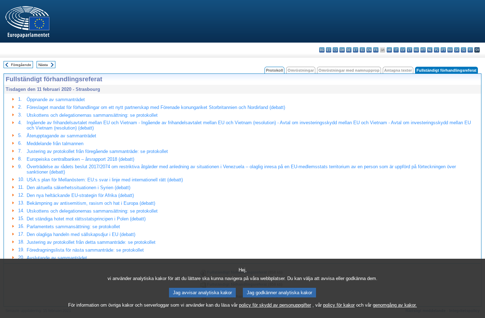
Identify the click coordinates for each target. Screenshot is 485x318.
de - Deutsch (349, 50)
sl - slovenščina (463, 50)
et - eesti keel (355, 50)
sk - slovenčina (456, 50)
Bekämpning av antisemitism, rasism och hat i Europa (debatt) (91, 203)
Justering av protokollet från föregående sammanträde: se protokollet (97, 151)
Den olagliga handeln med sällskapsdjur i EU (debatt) (81, 234)
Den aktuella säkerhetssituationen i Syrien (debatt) (78, 187)
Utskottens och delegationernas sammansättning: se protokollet (92, 115)
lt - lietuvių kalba (409, 50)
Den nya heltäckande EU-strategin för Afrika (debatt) (80, 195)
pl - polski (436, 50)
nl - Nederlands (429, 50)
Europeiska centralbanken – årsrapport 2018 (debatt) (80, 159)
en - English (369, 50)
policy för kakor (339, 305)
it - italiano (396, 50)
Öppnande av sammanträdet (56, 99)
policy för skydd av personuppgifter (275, 305)
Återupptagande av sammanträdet (61, 135)
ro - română (450, 50)
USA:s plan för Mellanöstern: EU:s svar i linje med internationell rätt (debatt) (105, 179)
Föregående (21, 65)
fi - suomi (470, 50)
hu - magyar (416, 50)
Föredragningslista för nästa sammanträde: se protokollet (85, 250)
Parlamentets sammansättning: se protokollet (73, 226)
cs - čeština (335, 50)
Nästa (43, 65)
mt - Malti (423, 50)
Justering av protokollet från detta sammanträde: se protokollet (91, 242)
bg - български (322, 50)
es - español (328, 50)
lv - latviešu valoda (402, 50)
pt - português (443, 50)
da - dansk (342, 50)
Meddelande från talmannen (55, 143)
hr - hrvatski (389, 50)
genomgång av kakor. (395, 305)
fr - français (375, 50)
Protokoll (274, 70)
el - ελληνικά (362, 50)
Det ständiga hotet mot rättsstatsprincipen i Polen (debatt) (86, 218)
